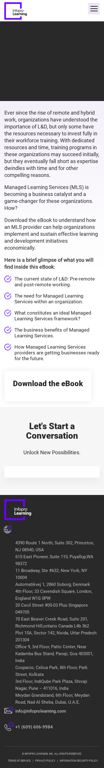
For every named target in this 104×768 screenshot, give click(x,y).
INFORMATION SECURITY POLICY (79, 760)
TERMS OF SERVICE (19, 760)
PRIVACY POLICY (45, 760)
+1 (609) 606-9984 (34, 727)
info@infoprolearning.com (40, 711)
